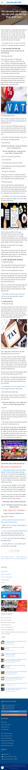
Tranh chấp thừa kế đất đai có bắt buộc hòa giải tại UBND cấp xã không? (15, 678)
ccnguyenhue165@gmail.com (16, 513)
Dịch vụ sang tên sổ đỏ (6, 736)
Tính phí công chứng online (7, 743)
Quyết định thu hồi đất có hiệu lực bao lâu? (16, 683)
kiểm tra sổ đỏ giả (14, 544)
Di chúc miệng (6, 538)
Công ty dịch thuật (14, 196)
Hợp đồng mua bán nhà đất (7, 740)
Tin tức (14, 9)
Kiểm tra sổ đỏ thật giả (6, 738)
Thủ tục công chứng (6, 577)
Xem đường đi (14, 711)
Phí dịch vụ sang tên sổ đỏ (16, 43)
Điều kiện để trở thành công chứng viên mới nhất (15, 666)
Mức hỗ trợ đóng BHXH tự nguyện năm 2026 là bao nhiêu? (15, 654)
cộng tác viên (9, 525)
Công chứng (4, 571)
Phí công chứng (15, 714)
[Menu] (2, 2)
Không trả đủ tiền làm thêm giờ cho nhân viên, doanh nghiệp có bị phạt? (15, 660)
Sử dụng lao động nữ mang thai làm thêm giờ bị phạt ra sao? (15, 642)
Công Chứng (12, 766)
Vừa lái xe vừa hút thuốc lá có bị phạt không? (14, 648)
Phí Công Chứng (5, 580)
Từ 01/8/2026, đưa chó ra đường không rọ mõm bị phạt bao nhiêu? (16, 672)
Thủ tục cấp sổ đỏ (5, 574)
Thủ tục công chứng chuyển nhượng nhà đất (14, 531)
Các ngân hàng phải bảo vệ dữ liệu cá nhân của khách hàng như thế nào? (16, 689)
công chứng (23, 137)
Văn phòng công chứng (6, 733)
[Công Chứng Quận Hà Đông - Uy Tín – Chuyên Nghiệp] (14, 2)
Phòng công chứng (20, 766)
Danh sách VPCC (5, 727)
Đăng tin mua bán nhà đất (7, 745)
